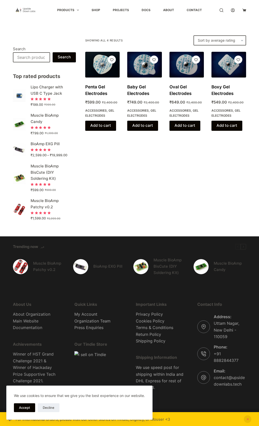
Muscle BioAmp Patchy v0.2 (45, 203)
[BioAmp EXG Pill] (80, 266)
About (168, 10)
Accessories (96, 110)
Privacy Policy (149, 314)
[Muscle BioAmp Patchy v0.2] (20, 266)
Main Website (25, 320)
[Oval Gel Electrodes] (186, 65)
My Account (85, 314)
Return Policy (148, 334)
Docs (146, 10)
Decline (48, 408)
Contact (194, 10)
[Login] (233, 10)
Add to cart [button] (100, 125)
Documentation (27, 327)
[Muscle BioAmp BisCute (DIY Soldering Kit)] (140, 266)
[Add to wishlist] (112, 60)
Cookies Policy (150, 320)
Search (19, 48)
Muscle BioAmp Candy (45, 118)
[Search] (221, 10)
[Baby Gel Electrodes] (144, 65)
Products (65, 10)
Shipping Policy (150, 340)
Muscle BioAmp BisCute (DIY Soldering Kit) (45, 172)
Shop (96, 10)
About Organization (31, 314)
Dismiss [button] (247, 419)
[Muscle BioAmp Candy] (201, 266)
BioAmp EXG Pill (45, 143)
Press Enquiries (88, 327)
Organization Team (92, 320)
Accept (24, 408)
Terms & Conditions (154, 327)
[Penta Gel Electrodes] (102, 65)
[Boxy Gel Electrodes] (228, 65)
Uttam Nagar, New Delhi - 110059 (226, 330)
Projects (121, 10)
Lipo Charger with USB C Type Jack (47, 90)
